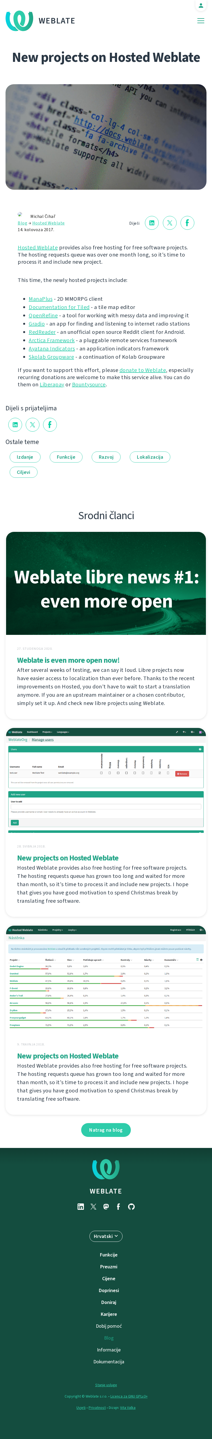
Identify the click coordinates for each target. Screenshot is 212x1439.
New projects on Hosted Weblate (67, 858)
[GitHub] (131, 1206)
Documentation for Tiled (59, 307)
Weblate (57, 20)
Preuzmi (108, 1266)
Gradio (37, 324)
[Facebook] (119, 1206)
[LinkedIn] (80, 1206)
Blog (22, 223)
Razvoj (106, 457)
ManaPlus (40, 299)
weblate (106, 1191)
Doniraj (108, 1302)
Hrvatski (103, 1236)
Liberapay (52, 384)
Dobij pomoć (109, 1326)
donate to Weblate (143, 370)
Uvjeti (81, 1407)
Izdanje (25, 457)
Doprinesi (109, 1290)
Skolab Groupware (51, 357)
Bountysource (89, 384)
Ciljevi (23, 472)
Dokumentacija (108, 1361)
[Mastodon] (106, 1206)
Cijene (108, 1278)
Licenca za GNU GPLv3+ (129, 1396)
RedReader (42, 332)
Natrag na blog (106, 1130)
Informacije (109, 1349)
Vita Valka (128, 1407)
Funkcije (66, 457)
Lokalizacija (150, 457)
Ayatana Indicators (52, 348)
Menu (200, 20)
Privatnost (97, 1407)
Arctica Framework (52, 340)
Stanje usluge (106, 1385)
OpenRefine (43, 315)
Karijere (109, 1314)
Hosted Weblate (48, 223)
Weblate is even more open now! (68, 660)
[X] (93, 1206)
